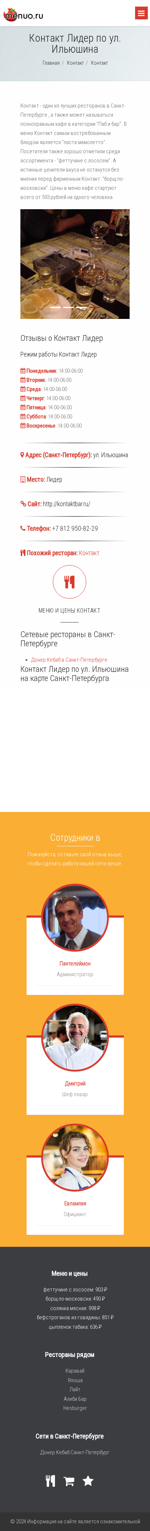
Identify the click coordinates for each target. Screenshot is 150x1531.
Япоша (75, 1380)
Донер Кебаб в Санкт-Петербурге (69, 660)
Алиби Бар (75, 1399)
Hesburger (75, 1408)
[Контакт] (23, 19)
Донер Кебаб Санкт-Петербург (75, 1452)
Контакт (89, 553)
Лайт (75, 1389)
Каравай (75, 1371)
